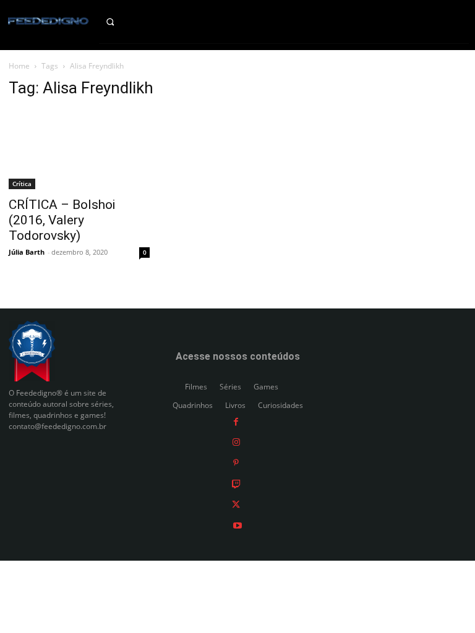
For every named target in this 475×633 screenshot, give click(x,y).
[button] (119, 21)
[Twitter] (236, 504)
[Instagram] (236, 441)
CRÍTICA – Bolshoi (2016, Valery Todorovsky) (62, 220)
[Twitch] (236, 483)
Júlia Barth (27, 252)
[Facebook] (236, 420)
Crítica (22, 183)
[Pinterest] (236, 462)
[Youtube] (237, 524)
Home (19, 66)
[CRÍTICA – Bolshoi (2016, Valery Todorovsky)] (79, 149)
